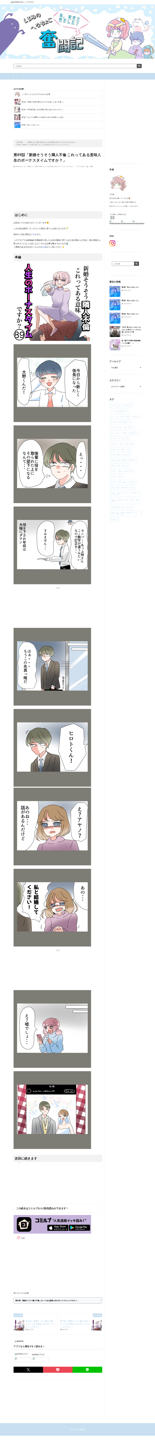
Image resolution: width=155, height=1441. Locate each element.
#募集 (133, 460)
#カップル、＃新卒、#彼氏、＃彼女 (125, 417)
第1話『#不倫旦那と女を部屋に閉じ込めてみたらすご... (42, 109)
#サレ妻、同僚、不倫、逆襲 (122, 427)
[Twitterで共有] (28, 1370)
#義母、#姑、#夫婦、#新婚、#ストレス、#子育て (124, 513)
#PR (113, 406)
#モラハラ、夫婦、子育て (122, 444)
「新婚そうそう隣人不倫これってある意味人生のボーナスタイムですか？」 (50, 166)
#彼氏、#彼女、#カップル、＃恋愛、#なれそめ (125, 494)
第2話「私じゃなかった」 (131, 300)
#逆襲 (114, 520)
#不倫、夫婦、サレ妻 (120, 455)
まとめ (43, 247)
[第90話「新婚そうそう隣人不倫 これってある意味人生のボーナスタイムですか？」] (96, 1325)
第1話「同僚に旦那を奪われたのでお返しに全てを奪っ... (42, 102)
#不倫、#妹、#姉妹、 (121, 449)
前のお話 (24, 131)
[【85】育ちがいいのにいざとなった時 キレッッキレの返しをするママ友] (114, 331)
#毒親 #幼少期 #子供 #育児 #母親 (125, 501)
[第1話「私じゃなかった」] (114, 318)
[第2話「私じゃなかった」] (114, 304)
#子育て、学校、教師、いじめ (123, 482)
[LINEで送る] (87, 1370)
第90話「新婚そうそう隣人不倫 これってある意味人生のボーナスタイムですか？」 (75, 1324)
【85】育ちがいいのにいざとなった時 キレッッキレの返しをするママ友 (131, 329)
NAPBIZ (82, 1429)
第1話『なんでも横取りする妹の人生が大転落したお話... (42, 117)
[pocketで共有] (58, 1370)
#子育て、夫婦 (117, 477)
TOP (44, 131)
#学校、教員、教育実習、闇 (122, 488)
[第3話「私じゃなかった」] (114, 291)
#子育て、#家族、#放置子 (122, 471)
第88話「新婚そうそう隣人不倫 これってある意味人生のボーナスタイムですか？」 (40, 1324)
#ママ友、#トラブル (120, 438)
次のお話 (63, 131)
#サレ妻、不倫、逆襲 (86, 166)
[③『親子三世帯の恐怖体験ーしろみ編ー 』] (114, 344)
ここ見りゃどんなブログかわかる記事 (35, 94)
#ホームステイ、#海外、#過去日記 (125, 433)
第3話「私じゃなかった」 (31, 125)
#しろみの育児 (125, 406)
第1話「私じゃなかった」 (131, 314)
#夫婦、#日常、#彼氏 (120, 466)
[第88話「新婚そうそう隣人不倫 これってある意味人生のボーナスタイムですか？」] (19, 1325)
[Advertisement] (58, 187)
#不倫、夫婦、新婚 (119, 460)
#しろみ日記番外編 (119, 411)
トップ (16, 76)
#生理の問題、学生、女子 (121, 507)
